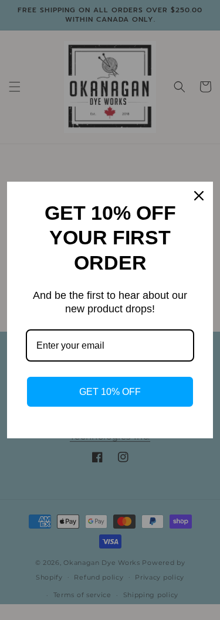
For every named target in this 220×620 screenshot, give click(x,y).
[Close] (199, 196)
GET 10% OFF (110, 392)
